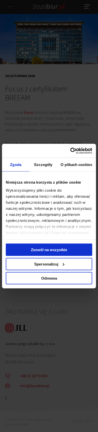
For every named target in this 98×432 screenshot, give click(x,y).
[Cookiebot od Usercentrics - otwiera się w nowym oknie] (70, 150)
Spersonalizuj (46, 264)
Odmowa (49, 278)
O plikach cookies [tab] (76, 164)
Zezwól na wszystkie (49, 250)
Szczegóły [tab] (43, 164)
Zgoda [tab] (15, 164)
